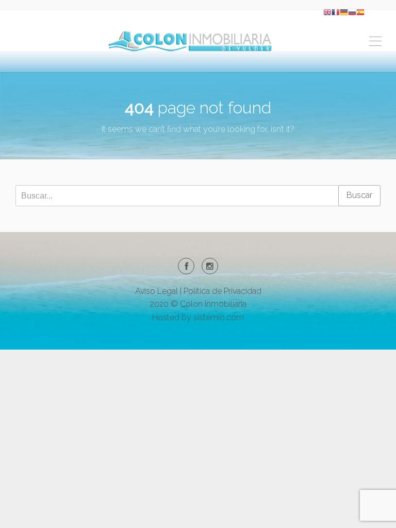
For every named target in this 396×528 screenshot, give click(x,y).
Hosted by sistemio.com (198, 317)
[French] (336, 11)
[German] (344, 11)
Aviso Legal (156, 291)
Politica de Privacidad (222, 291)
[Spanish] (360, 11)
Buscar (359, 195)
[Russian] (352, 11)
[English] (327, 11)
